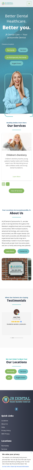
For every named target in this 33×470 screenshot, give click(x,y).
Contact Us (23, 251)
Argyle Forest (16, 63)
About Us (4, 424)
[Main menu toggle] (29, 3)
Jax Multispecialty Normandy (16, 57)
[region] (16, 460)
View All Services (16, 191)
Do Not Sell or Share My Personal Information (15, 466)
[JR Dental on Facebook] (16, 409)
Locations (4, 421)
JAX (9, 377)
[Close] (31, 453)
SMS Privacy (5, 434)
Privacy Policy (6, 430)
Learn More (16, 177)
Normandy (10, 50)
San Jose (23, 50)
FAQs (3, 427)
